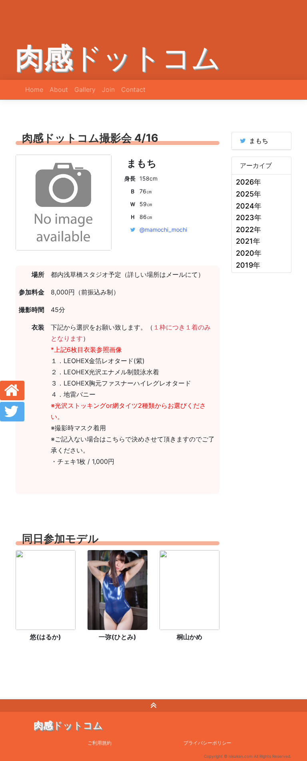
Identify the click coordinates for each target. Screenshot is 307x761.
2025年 (248, 194)
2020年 (248, 253)
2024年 (248, 206)
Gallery (85, 89)
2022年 (248, 229)
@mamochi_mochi (163, 229)
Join (108, 89)
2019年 (248, 265)
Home (34, 89)
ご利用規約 (100, 743)
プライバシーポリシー (207, 743)
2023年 (248, 217)
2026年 (248, 182)
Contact (133, 89)
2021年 (248, 241)
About (59, 89)
